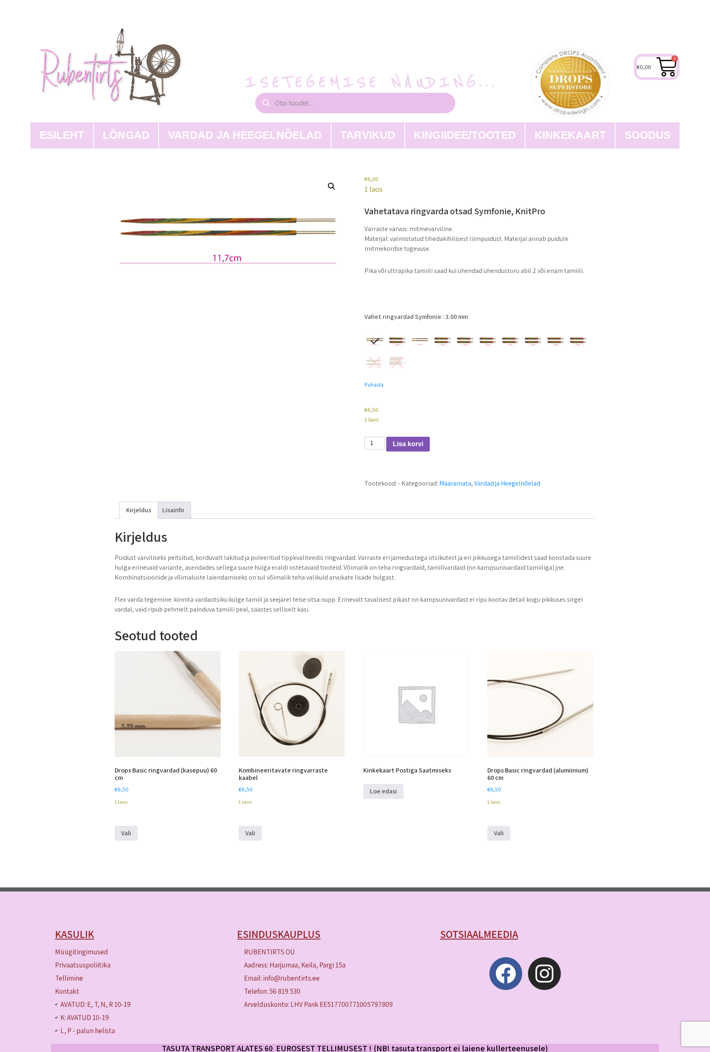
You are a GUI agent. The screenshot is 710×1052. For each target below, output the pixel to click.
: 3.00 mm (454, 316)
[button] (331, 186)
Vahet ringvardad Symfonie (416, 316)
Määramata (455, 483)
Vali (126, 833)
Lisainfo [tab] (173, 510)
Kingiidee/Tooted (465, 135)
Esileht (62, 135)
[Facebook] (505, 973)
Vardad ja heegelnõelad (245, 135)
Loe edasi (383, 791)
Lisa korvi (408, 443)
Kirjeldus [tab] (138, 510)
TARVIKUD (367, 135)
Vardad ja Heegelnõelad (507, 483)
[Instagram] (544, 973)
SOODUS (648, 135)
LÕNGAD (126, 135)
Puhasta (373, 384)
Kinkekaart (570, 135)
